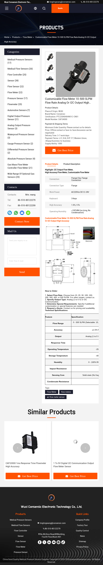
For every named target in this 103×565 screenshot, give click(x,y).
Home (6, 37)
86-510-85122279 (91, 2)
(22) (16, 86)
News (82, 536)
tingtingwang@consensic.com (62, 2)
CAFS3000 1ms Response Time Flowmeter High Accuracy (26, 465)
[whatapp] (16, 213)
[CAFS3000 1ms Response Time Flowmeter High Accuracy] (28, 442)
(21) (19, 118)
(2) (20, 143)
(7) (19, 110)
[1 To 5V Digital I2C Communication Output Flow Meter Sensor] (75, 442)
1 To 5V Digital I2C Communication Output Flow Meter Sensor (73, 465)
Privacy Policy (82, 547)
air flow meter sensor (56, 397)
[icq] (28, 213)
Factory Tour (82, 525)
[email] (22, 213)
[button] (18, 448)
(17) (20, 61)
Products (16, 37)
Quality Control (82, 531)
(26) (20, 68)
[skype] (9, 213)
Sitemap (82, 541)
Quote (60, 8)
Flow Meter (27, 37)
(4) (21, 158)
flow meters (66, 392)
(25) (17, 74)
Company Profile (82, 520)
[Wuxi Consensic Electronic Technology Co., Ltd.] (18, 8)
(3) (19, 127)
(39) (13, 80)
